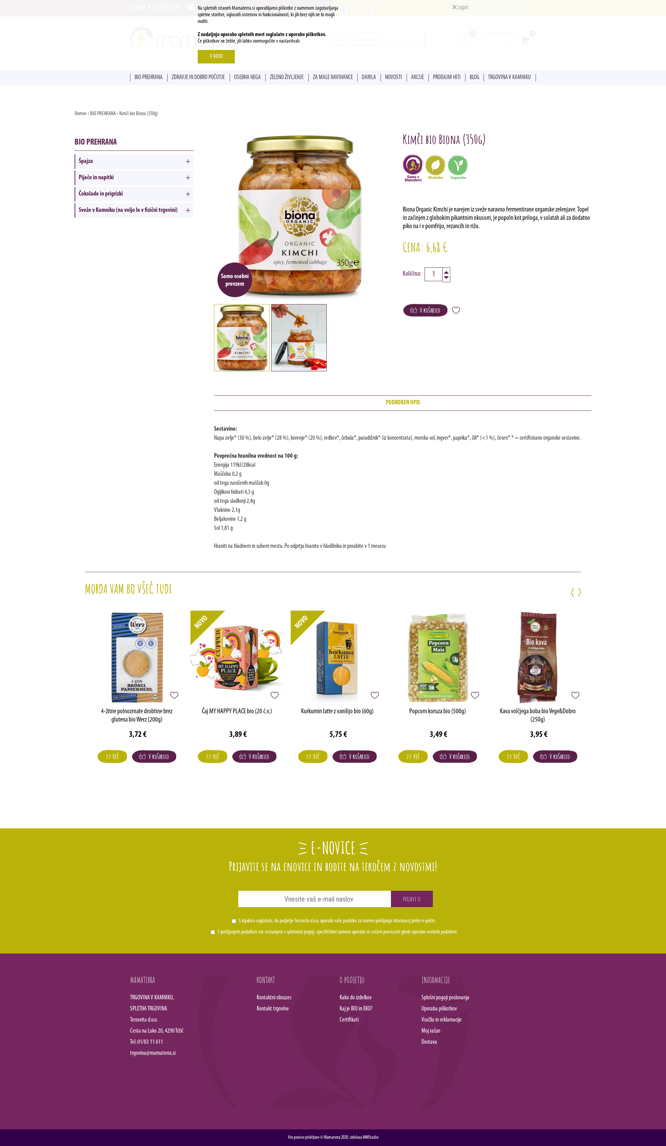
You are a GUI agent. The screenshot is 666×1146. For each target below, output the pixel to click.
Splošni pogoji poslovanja (445, 998)
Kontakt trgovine (273, 1009)
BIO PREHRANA (149, 78)
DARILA (369, 78)
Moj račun (430, 1031)
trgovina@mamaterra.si (153, 1053)
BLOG (474, 78)
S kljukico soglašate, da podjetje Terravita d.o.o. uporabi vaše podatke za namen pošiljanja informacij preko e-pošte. (337, 921)
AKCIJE (417, 78)
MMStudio (370, 1137)
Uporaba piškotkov (439, 1009)
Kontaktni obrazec (274, 998)
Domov (81, 114)
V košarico (428, 310)
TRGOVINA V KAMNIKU (509, 78)
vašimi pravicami (385, 932)
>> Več (112, 756)
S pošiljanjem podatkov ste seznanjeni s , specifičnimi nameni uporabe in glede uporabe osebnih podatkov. (337, 932)
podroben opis (403, 403)
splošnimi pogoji (300, 932)
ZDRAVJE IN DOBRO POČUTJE (198, 78)
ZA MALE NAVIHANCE (333, 78)
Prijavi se (412, 899)
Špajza (86, 161)
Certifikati (349, 1020)
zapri (462, 7)
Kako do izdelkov (356, 998)
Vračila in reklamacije (441, 1020)
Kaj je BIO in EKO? (356, 1009)
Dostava (429, 1042)
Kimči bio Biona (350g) (138, 114)
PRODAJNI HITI (447, 78)
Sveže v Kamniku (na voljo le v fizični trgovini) (128, 210)
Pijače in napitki (96, 178)
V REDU (216, 56)
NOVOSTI (393, 78)
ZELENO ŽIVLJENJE (287, 78)
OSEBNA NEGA (247, 78)
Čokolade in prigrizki (101, 194)
